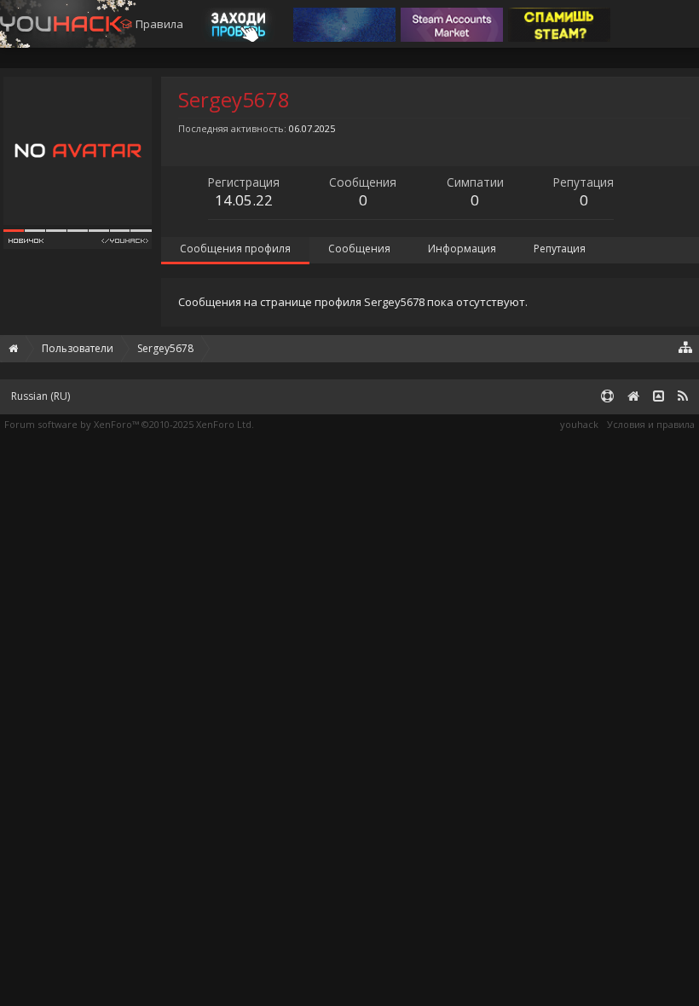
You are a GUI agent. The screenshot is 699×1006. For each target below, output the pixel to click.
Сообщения (359, 248)
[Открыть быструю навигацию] (686, 346)
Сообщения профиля (235, 248)
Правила (159, 24)
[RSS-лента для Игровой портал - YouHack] (683, 396)
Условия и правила (651, 424)
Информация (462, 248)
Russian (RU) (40, 396)
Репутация (560, 248)
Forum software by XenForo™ (129, 424)
